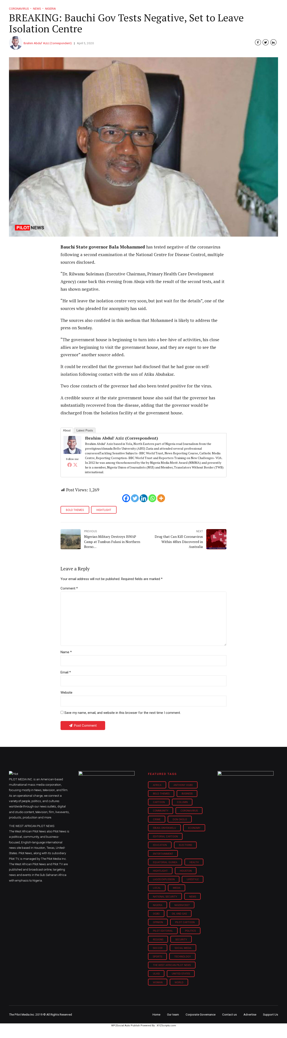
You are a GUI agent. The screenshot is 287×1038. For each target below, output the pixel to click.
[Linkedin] (144, 498)
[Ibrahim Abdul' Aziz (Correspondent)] (72, 452)
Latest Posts (84, 430)
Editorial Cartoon (165, 836)
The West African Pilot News (172, 965)
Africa (157, 785)
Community (160, 810)
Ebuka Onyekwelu (164, 828)
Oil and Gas (179, 913)
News (192, 896)
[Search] (274, 2)
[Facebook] (69, 464)
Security (181, 939)
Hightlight (103, 510)
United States (181, 973)
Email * (66, 672)
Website (66, 693)
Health (194, 862)
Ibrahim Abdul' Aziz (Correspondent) (48, 43)
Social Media (183, 948)
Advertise (250, 1014)
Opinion (181, 7)
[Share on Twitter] (266, 42)
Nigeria (157, 905)
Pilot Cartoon (185, 922)
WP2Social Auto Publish (125, 1025)
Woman (158, 982)
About (67, 430)
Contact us (229, 1014)
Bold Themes (75, 510)
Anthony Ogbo (183, 785)
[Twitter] (75, 464)
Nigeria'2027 (182, 905)
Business (134, 7)
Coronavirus (189, 810)
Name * (66, 652)
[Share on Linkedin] (273, 42)
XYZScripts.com (166, 1025)
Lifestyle (158, 7)
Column (182, 802)
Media (176, 887)
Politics (190, 930)
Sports (157, 956)
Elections (185, 845)
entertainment (163, 853)
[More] (161, 498)
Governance (207, 7)
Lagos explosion (164, 879)
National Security (165, 896)
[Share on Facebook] (258, 42)
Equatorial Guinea (165, 862)
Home (111, 7)
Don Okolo (180, 819)
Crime (157, 819)
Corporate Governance (200, 1014)
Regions (158, 939)
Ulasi (156, 973)
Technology (182, 956)
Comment (69, 588)
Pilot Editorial (163, 930)
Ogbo (156, 913)
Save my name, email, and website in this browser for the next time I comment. (122, 713)
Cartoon (159, 802)
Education (160, 845)
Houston (186, 870)
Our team (173, 1014)
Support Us (254, 7)
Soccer (158, 948)
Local (157, 887)
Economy (194, 828)
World (179, 982)
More (231, 7)
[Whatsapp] (152, 498)
